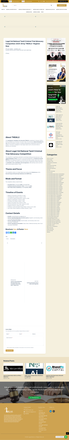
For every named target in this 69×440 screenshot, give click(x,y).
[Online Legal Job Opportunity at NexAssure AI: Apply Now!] (34, 368)
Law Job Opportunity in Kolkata (53, 207)
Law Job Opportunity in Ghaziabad (54, 202)
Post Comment (9, 350)
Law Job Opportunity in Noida (53, 212)
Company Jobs (50, 161)
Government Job (50, 166)
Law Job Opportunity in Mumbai (53, 209)
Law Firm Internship (51, 171)
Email (20, 334)
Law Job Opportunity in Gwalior (53, 205)
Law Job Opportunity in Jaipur (53, 206)
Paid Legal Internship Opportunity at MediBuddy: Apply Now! (59, 134)
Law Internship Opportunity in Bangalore (55, 175)
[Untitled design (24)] (56, 94)
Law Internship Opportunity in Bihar (54, 176)
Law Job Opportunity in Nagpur (53, 210)
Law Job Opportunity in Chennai (53, 199)
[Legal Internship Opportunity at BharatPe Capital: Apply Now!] (56, 368)
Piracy (40, 431)
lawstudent (12, 238)
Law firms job (49, 172)
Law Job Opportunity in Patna (53, 213)
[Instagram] (54, 411)
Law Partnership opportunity (53, 216)
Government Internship (51, 165)
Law (7, 238)
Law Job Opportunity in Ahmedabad (54, 195)
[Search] (51, 5)
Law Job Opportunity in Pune (53, 215)
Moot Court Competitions (26, 50)
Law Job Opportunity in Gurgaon (53, 203)
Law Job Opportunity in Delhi (53, 200)
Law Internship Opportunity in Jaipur (54, 185)
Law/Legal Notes (42, 428)
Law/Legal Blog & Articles (52, 217)
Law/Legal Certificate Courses (53, 219)
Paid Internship (50, 230)
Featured (7, 50)
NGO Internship (50, 227)
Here (15, 229)
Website (33, 334)
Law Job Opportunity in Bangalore (54, 196)
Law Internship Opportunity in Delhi (54, 181)
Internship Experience (51, 168)
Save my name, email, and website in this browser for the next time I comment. (20, 347)
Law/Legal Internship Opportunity (54, 222)
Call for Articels (50, 158)
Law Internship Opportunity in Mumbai (55, 188)
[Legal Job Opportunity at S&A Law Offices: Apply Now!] (13, 368)
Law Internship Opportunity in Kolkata (54, 186)
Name (7, 334)
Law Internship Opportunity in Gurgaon (55, 183)
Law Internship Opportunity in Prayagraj (55, 192)
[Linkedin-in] (51, 411)
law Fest (48, 169)
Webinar (48, 232)
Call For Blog (49, 159)
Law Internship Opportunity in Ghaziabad (55, 182)
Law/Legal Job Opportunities (53, 223)
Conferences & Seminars (52, 162)
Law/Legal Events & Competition (15, 50)
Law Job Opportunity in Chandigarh (54, 198)
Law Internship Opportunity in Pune (54, 193)
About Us (41, 410)
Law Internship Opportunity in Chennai (55, 179)
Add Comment (9, 337)
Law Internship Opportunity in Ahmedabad (55, 174)
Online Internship (50, 229)
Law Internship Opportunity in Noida (54, 191)
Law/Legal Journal (50, 224)
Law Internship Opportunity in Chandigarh (55, 178)
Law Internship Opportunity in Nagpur (54, 189)
